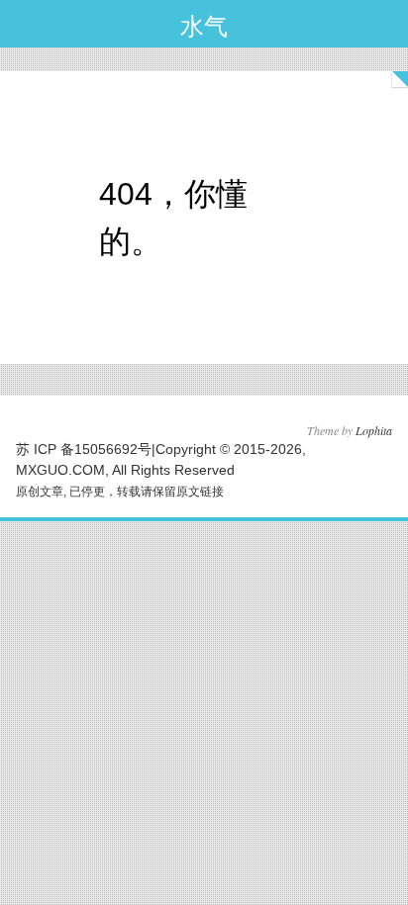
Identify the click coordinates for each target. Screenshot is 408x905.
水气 (204, 26)
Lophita (374, 430)
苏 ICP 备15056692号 (84, 449)
